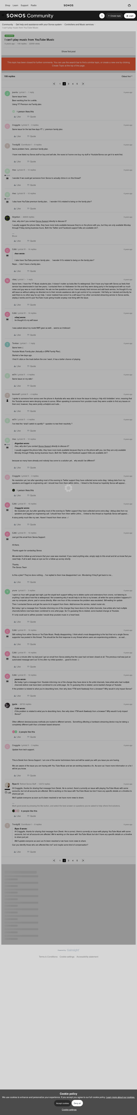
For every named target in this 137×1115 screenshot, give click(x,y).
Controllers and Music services (79, 24)
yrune (14, 590)
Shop (7, 5)
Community (7, 24)
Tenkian (15, 343)
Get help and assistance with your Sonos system (39, 24)
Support (24, 5)
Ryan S (15, 783)
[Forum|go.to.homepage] (30, 15)
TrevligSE (16, 144)
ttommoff (16, 394)
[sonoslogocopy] (68, 5)
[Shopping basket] (129, 5)
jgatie (14, 704)
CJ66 (14, 249)
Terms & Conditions (48, 956)
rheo (14, 169)
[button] (3, 16)
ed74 (14, 374)
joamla (15, 92)
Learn (15, 5)
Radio (34, 5)
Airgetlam (16, 216)
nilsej (14, 279)
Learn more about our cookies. (120, 1097)
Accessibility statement (87, 956)
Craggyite (16, 125)
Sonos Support (42, 221)
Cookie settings (67, 956)
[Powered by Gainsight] (68, 951)
